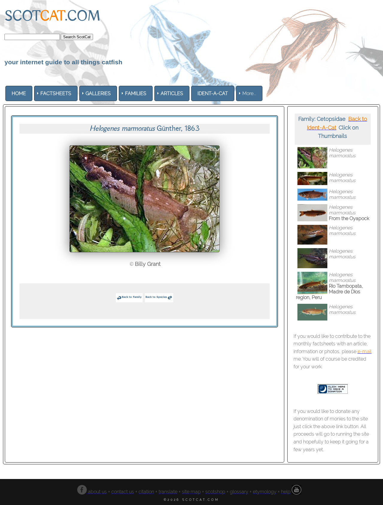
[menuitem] (18, 93)
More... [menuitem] (249, 93)
